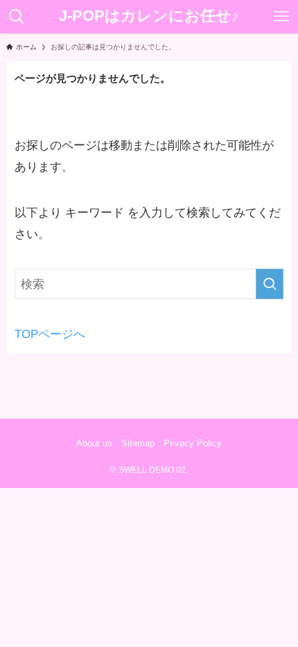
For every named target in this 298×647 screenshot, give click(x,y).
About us (94, 443)
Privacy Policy (193, 443)
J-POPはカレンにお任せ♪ (149, 16)
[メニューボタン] (281, 16)
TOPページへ (50, 334)
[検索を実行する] (269, 284)
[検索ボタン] (16, 16)
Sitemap (138, 443)
